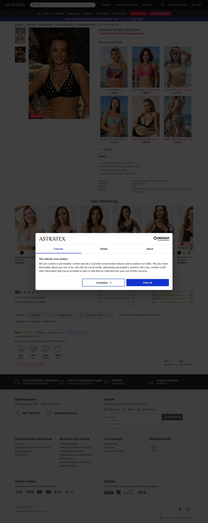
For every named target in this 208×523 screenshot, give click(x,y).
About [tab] (149, 249)
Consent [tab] (58, 249)
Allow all (147, 282)
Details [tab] (104, 249)
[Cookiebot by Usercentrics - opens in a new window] (156, 238)
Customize (102, 282)
